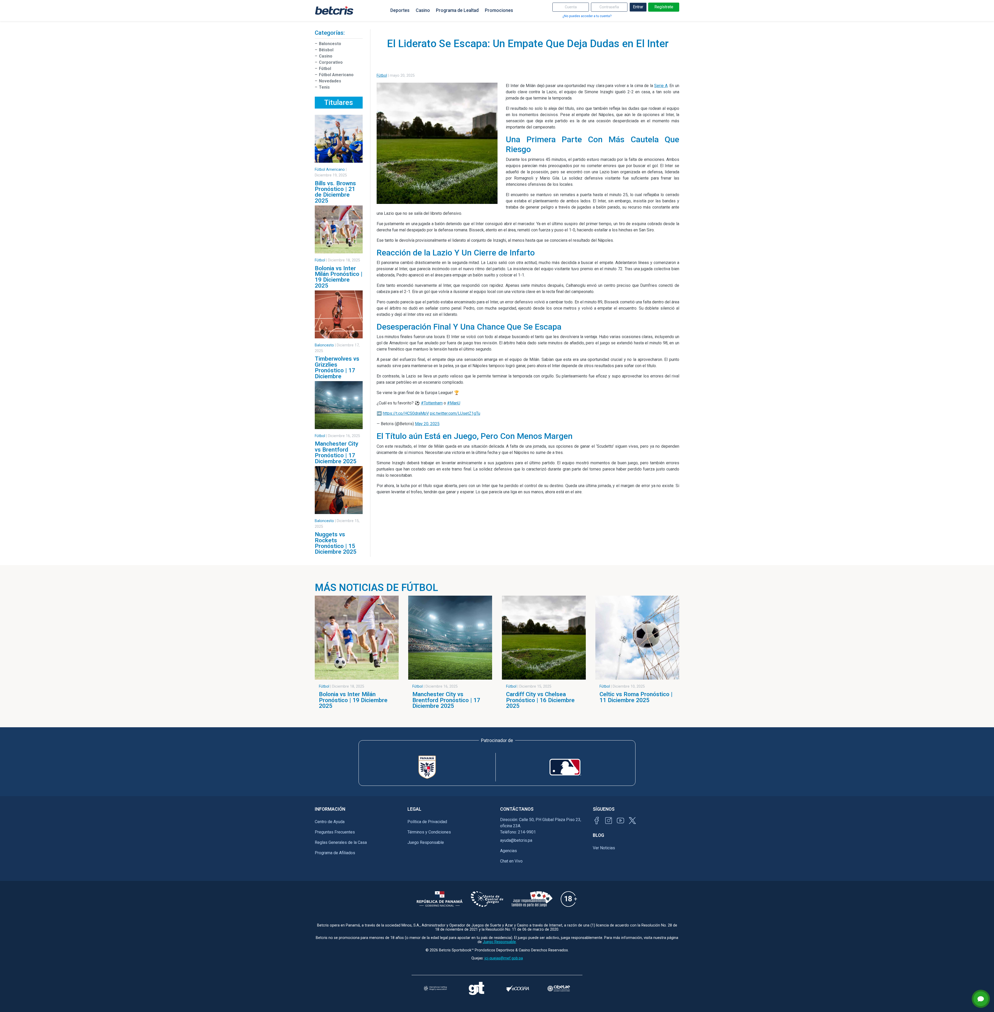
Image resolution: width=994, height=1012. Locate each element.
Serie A (661, 85)
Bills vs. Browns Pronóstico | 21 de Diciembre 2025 (335, 192)
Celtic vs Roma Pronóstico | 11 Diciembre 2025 (636, 697)
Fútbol (325, 68)
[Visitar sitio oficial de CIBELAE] (558, 988)
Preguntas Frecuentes (335, 832)
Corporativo (331, 62)
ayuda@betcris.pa (516, 840)
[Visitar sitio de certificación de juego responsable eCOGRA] (517, 988)
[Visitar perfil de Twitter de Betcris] (632, 820)
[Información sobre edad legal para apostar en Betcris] (569, 899)
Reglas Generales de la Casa (341, 842)
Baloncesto (330, 43)
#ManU (453, 403)
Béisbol (326, 49)
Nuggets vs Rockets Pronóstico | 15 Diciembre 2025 (335, 543)
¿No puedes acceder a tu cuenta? (586, 16)
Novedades (330, 81)
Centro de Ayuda (330, 821)
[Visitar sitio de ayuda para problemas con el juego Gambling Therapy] (476, 988)
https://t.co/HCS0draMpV (406, 413)
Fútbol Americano (336, 74)
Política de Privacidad (427, 821)
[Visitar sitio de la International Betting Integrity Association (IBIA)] (435, 988)
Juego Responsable (425, 842)
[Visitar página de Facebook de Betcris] (597, 820)
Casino (423, 10)
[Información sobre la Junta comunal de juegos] (487, 899)
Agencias (508, 850)
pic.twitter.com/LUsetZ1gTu (455, 413)
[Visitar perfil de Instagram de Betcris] (608, 820)
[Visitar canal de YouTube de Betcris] (620, 820)
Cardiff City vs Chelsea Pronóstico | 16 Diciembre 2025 (540, 700)
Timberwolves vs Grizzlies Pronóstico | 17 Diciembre (337, 367)
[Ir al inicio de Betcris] (334, 10)
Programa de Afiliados (335, 852)
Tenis (324, 87)
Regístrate (663, 6)
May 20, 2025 (427, 423)
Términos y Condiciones (429, 832)
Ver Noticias (604, 847)
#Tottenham (432, 403)
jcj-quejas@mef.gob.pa (504, 958)
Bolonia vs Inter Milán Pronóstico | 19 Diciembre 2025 (338, 277)
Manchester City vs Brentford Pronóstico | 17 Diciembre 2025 (336, 452)
